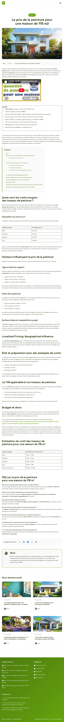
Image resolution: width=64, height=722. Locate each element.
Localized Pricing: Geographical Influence (17, 175)
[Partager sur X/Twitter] (19, 542)
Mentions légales (6, 719)
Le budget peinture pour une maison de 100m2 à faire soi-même (16, 603)
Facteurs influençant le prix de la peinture (17, 163)
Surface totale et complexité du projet (21, 170)
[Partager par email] (36, 542)
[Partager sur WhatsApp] (32, 542)
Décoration (40, 665)
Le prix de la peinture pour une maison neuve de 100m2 (44, 638)
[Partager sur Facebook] (23, 542)
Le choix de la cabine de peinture (27, 421)
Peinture (32, 15)
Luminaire (39, 668)
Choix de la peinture (16, 167)
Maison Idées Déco (44, 719)
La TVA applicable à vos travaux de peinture (18, 179)
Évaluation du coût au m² (17, 158)
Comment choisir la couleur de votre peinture (26, 423)
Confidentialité (17, 719)
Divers (38, 671)
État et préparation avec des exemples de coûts (19, 177)
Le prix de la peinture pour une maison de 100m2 (44, 603)
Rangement (40, 674)
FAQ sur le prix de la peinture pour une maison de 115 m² (21, 187)
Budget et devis (11, 182)
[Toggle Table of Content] (6, 153)
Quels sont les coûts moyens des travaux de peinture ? (21, 155)
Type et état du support (17, 165)
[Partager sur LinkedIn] (28, 542)
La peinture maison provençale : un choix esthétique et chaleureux (16, 638)
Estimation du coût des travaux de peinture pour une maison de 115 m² (25, 184)
